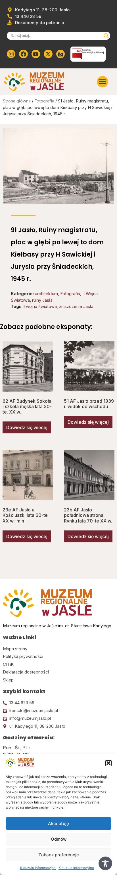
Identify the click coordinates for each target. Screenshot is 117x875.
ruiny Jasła (42, 300)
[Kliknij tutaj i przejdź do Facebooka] (23, 54)
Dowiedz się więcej (26, 427)
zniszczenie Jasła (76, 306)
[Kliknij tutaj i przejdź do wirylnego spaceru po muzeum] (60, 54)
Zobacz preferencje (58, 854)
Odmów (58, 839)
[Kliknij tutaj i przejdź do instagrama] (11, 54)
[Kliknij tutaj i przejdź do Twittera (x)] (48, 54)
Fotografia (44, 101)
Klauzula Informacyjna (38, 868)
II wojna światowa (39, 306)
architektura (46, 293)
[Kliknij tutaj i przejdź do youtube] (36, 54)
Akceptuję (58, 823)
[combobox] (56, 36)
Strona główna (17, 101)
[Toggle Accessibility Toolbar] (105, 863)
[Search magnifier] (106, 36)
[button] (108, 763)
